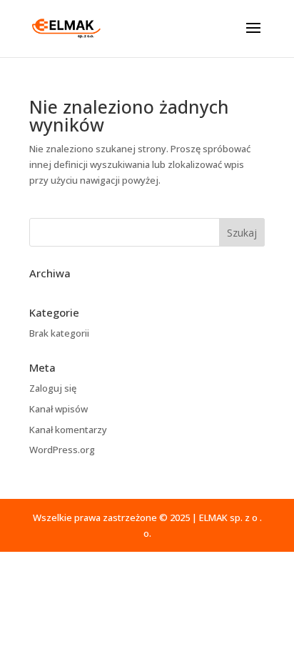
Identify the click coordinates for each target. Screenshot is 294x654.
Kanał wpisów (58, 408)
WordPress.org (62, 449)
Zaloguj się (52, 388)
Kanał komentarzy (68, 429)
